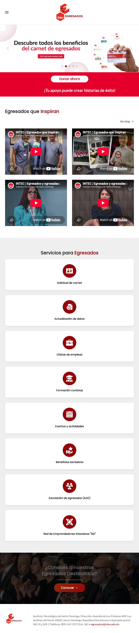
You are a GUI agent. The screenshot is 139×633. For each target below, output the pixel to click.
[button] (6, 12)
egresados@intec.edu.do (105, 624)
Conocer (67, 588)
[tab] (62, 66)
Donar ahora (69, 79)
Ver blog (125, 121)
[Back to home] (69, 12)
